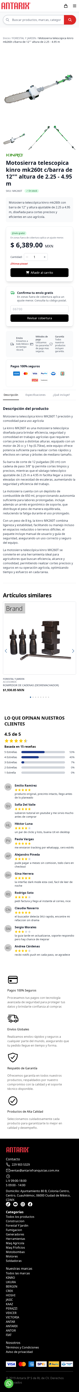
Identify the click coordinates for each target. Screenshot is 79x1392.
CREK (9, 1291)
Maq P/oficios (15, 1248)
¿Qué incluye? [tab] (61, 395)
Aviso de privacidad (19, 1352)
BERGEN (11, 1286)
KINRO (10, 1278)
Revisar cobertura (39, 318)
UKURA (11, 1282)
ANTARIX (12, 1326)
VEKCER (11, 1313)
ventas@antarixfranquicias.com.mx (34, 1170)
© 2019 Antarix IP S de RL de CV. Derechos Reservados (35, 1380)
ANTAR (10, 1322)
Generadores (15, 1234)
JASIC (9, 1300)
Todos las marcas (18, 1273)
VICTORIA (12, 1317)
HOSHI (10, 1295)
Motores (12, 1256)
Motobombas (15, 1252)
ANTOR (11, 1330)
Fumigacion (14, 1230)
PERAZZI (11, 1308)
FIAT (9, 1335)
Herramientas (15, 1239)
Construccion (15, 1221)
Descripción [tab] (11, 395)
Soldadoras (14, 1261)
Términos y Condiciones (22, 1347)
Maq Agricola (15, 1243)
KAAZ (9, 1304)
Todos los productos (20, 1217)
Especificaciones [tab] (36, 395)
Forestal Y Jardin (17, 1225)
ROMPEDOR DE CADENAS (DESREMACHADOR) (31, 685)
